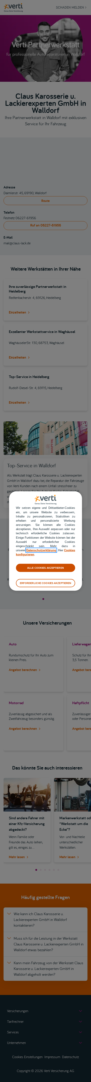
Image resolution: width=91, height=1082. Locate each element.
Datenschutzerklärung (41, 550)
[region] (45, 541)
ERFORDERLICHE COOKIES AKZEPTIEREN (45, 583)
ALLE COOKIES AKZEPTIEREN (45, 567)
